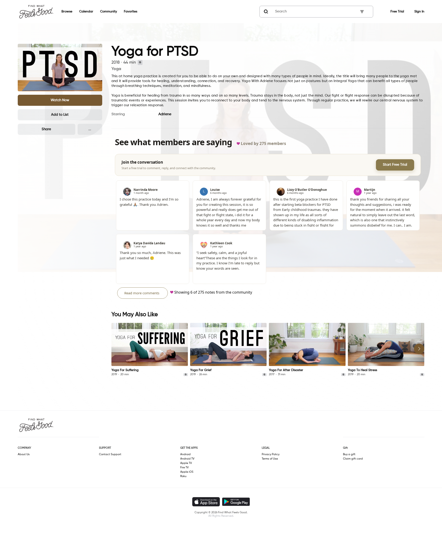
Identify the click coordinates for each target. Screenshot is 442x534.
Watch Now (60, 100)
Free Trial (397, 11)
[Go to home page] (36, 11)
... (89, 129)
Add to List (60, 114)
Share (46, 129)
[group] (149, 350)
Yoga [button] (116, 69)
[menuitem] (63, 11)
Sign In (419, 11)
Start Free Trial (395, 165)
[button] (60, 100)
